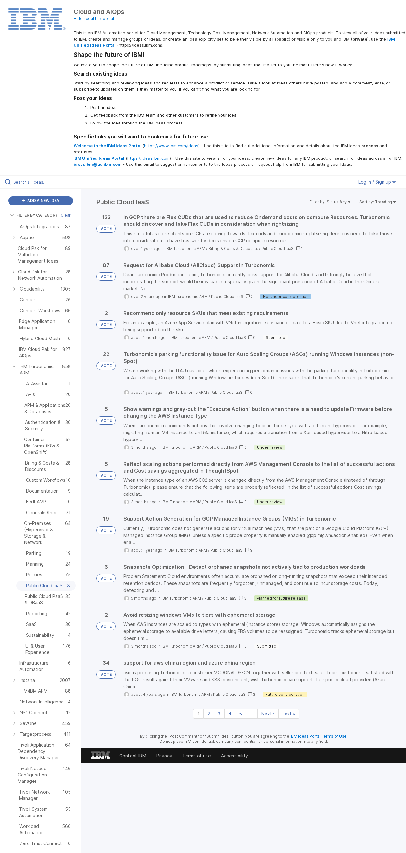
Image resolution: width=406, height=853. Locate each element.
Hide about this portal (94, 18)
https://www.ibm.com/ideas (171, 145)
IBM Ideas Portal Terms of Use (318, 736)
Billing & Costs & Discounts (233, 248)
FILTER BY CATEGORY (37, 215)
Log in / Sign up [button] (375, 182)
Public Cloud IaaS (277, 248)
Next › (268, 713)
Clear (66, 215)
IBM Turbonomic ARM (185, 248)
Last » (289, 713)
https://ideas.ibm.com (148, 158)
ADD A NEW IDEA (42, 200)
